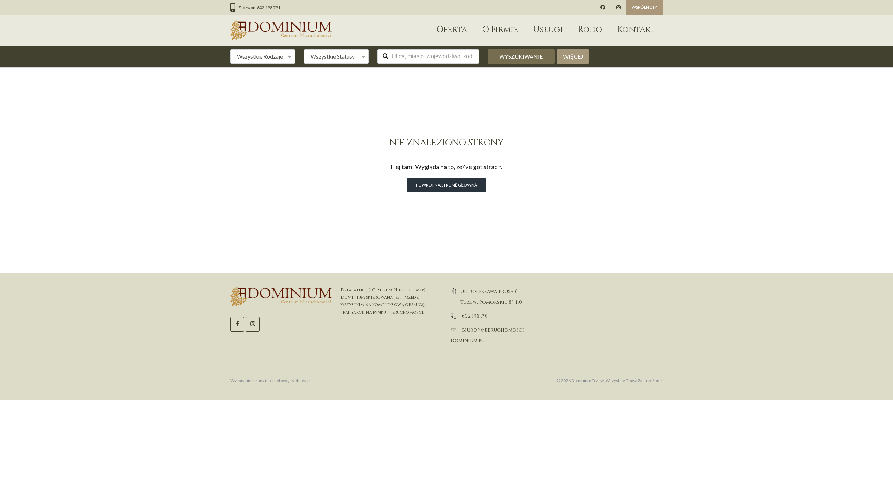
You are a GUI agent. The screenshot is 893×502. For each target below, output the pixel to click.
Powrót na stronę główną (446, 185)
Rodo (590, 29)
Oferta (451, 29)
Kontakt (636, 29)
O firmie (500, 29)
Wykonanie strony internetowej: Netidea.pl (270, 380)
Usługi (548, 29)
